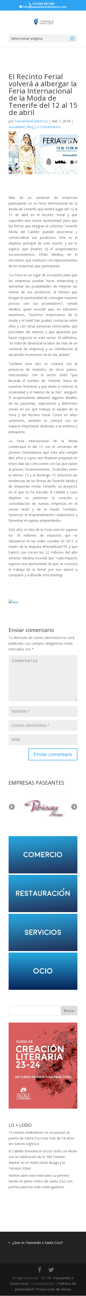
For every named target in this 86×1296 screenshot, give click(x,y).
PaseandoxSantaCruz (31, 121)
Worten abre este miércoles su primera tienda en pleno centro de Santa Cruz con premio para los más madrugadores (41, 1181)
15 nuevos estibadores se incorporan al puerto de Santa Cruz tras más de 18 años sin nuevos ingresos (41, 1138)
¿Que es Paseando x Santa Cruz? (37, 1242)
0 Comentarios (49, 127)
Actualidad (17, 127)
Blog (30, 127)
